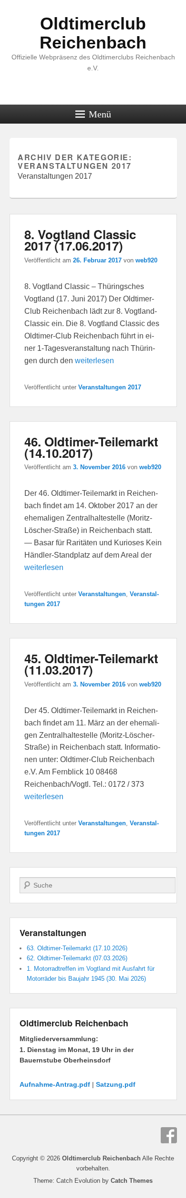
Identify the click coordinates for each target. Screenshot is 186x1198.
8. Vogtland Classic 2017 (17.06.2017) (80, 239)
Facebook (169, 1135)
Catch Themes (132, 1180)
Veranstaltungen (102, 594)
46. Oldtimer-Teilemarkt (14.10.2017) (91, 447)
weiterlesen (94, 361)
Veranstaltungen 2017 (109, 387)
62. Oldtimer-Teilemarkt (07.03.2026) (77, 958)
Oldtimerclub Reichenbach (93, 33)
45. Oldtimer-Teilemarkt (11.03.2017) (91, 663)
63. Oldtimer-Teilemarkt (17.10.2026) (77, 948)
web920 (146, 260)
